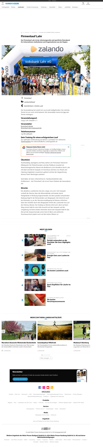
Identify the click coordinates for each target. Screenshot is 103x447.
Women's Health (54, 442)
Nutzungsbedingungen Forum (55, 394)
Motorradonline (76, 439)
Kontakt (11, 394)
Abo (15, 402)
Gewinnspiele (49, 408)
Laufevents (21, 7)
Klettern (51, 439)
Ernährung (43, 7)
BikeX (25, 439)
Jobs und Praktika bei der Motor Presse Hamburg (46, 421)
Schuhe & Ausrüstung (32, 7)
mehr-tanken (58, 439)
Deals (56, 408)
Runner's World (44, 442)
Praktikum (46, 396)
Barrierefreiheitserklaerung (35, 396)
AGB (30, 394)
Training (13, 7)
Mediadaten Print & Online (42, 415)
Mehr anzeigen (44, 358)
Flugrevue (45, 439)
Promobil (35, 442)
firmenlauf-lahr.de (27, 126)
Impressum (24, 394)
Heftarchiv (53, 415)
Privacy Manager (77, 394)
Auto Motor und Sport (17, 439)
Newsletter (63, 408)
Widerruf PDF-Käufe (78, 402)
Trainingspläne (5, 7)
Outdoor (84, 439)
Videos (60, 7)
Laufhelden (68, 7)
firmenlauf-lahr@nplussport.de (31, 128)
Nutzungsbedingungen (39, 394)
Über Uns (17, 394)
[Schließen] (68, 147)
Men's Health (67, 439)
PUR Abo (41, 402)
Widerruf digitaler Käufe (65, 402)
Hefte (49, 0)
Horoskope (75, 7)
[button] (46, 70)
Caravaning (32, 439)
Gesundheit (52, 7)
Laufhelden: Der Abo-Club (25, 402)
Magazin (10, 402)
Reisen (35, 402)
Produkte (54, 0)
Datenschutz (68, 394)
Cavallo (39, 439)
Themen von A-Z (40, 408)
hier (64, 112)
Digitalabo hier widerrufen (57, 396)
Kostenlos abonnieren (20, 379)
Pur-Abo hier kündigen (51, 402)
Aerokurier (6, 439)
